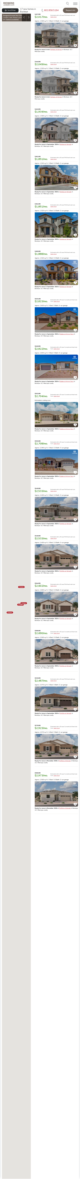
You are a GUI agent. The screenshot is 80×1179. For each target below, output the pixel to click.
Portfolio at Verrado (65, 524)
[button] (9, 613)
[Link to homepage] (9, 4)
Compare (74, 26)
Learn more (53, 17)
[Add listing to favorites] (75, 45)
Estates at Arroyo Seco (67, 334)
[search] (67, 4)
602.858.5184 (51, 10)
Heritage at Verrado (56, 49)
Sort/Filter (12, 10)
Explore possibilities (12, 19)
